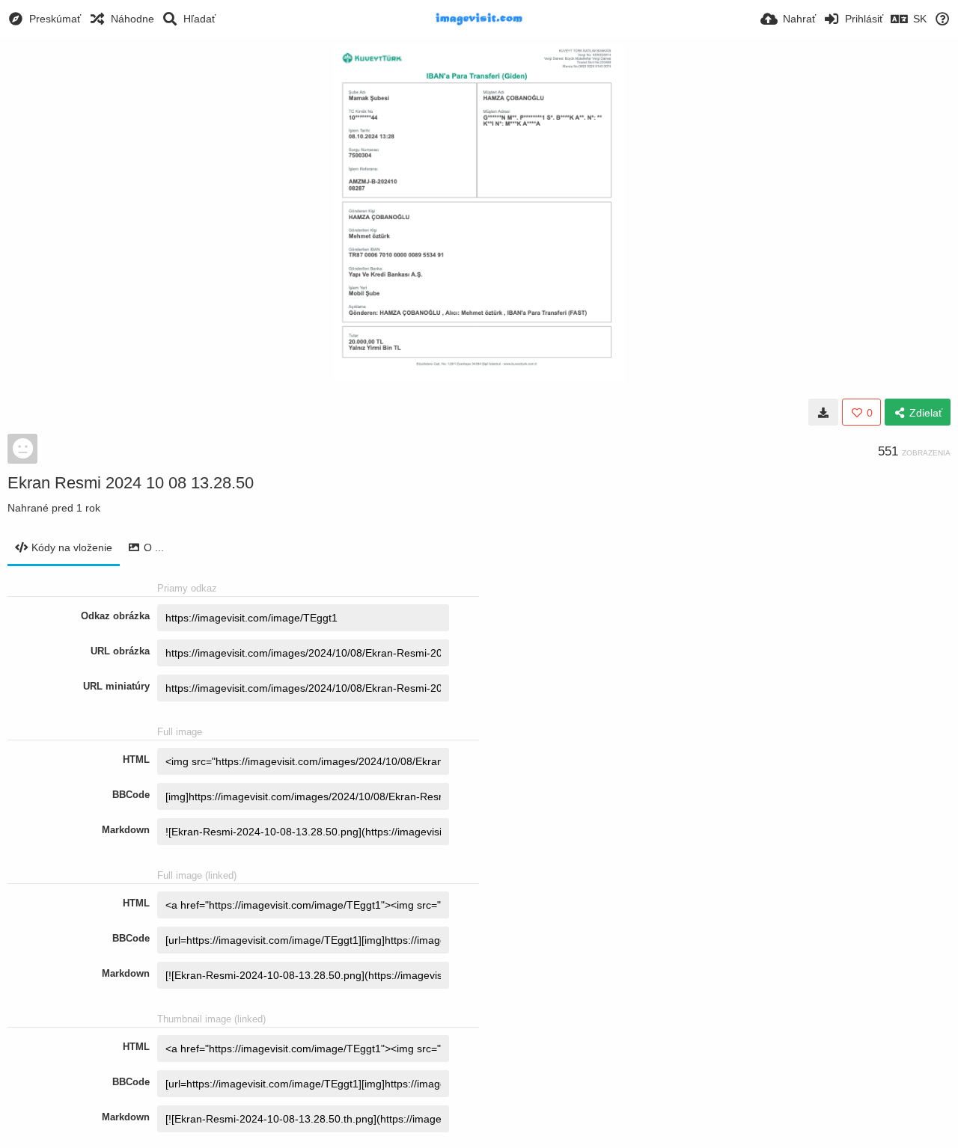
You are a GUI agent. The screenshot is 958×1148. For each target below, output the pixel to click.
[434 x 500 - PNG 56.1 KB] (823, 412)
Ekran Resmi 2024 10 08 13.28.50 (130, 482)
